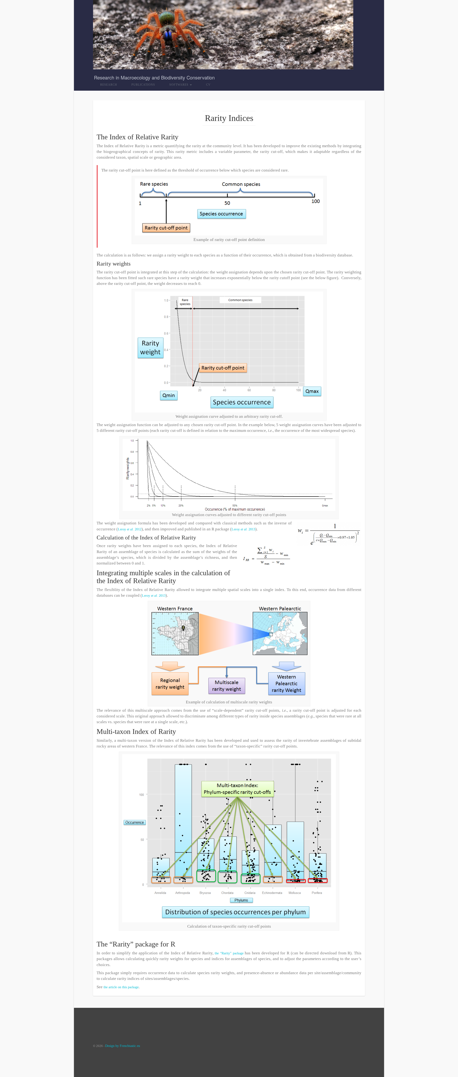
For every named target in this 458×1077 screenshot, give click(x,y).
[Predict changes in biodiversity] (223, 33)
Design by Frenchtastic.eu (122, 1046)
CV (208, 84)
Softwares (179, 84)
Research (108, 84)
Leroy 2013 (243, 529)
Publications (143, 84)
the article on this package (121, 987)
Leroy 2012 (129, 529)
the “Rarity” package (229, 953)
